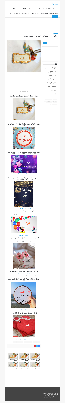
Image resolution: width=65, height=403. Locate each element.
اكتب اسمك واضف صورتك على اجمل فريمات (24, 13)
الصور (49, 99)
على (51, 102)
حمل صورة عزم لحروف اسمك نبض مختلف (24, 309)
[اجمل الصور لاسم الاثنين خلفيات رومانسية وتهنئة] (24, 364)
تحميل (53, 101)
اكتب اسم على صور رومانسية (54, 10)
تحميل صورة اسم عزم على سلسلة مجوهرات (23, 120)
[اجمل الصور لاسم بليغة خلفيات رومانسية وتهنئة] (24, 356)
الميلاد (46, 99)
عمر (49, 102)
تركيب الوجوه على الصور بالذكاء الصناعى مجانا (52, 394)
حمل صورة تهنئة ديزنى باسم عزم (23, 235)
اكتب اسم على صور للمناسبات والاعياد (26, 10)
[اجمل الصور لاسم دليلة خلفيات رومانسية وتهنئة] (35, 364)
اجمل (56, 99)
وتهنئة (52, 104)
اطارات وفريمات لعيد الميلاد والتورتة (53, 13)
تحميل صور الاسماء (16, 13)
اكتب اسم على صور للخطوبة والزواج (36, 10)
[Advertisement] (32, 24)
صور (56, 102)
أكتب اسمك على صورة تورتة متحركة (50, 8)
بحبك (56, 101)
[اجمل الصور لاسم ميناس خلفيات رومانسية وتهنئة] (13, 364)
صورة (53, 102)
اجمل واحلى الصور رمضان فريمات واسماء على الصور (49, 68)
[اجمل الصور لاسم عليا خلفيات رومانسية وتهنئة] (13, 356)
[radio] (27, 92)
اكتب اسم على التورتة (31, 8)
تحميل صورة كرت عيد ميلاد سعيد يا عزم (24, 173)
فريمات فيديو (54, 94)
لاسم (46, 102)
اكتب (51, 99)
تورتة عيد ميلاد (54, 91)
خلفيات (51, 101)
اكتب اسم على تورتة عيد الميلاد (24, 8)
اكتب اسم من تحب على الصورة (45, 10)
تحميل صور (11, 13)
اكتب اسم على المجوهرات (16, 8)
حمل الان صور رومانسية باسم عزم (24, 273)
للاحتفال (56, 104)
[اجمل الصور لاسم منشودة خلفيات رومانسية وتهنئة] (35, 356)
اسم (53, 99)
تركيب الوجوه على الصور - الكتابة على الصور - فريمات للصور (50, 393)
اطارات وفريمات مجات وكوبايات (16, 10)
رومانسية (48, 101)
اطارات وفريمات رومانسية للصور (35, 13)
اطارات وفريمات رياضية (53, 71)
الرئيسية (57, 8)
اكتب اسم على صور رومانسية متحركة (40, 8)
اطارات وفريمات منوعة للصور (44, 13)
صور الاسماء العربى (53, 93)
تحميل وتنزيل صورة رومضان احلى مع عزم (24, 208)
